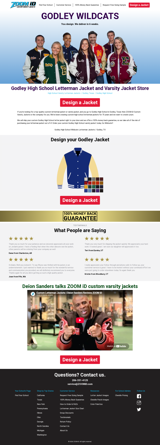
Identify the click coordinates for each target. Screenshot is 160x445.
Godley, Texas (88, 93)
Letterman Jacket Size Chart (72, 408)
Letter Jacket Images (99, 395)
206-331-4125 (80, 380)
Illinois (39, 413)
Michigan (40, 430)
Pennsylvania (42, 408)
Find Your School (46, 5)
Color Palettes (96, 404)
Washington (42, 435)
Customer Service (63, 5)
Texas (39, 400)
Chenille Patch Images (99, 400)
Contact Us (64, 426)
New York (41, 404)
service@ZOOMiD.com (80, 384)
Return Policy (65, 422)
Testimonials (65, 417)
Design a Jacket (139, 5)
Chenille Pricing (121, 395)
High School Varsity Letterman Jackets (64, 93)
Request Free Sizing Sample (114, 5)
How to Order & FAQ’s (69, 404)
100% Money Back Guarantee (87, 5)
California (41, 395)
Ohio (39, 417)
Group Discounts (67, 413)
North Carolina (43, 426)
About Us (64, 430)
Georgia (40, 422)
